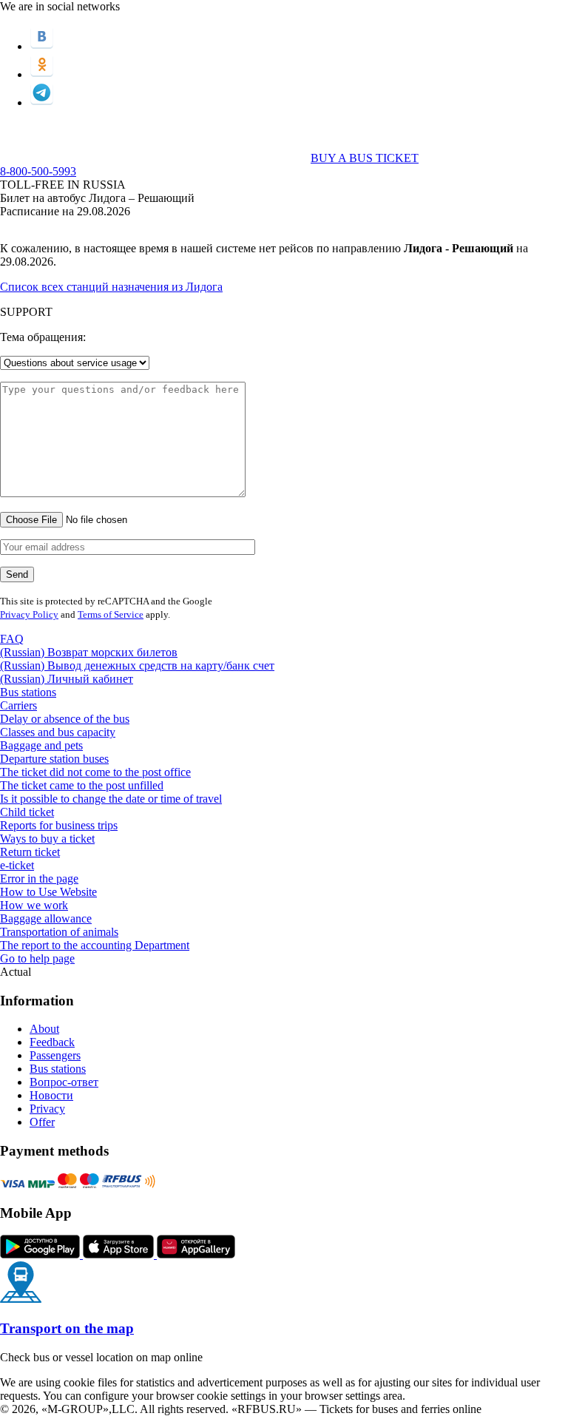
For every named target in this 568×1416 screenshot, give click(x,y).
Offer (42, 1122)
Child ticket (27, 812)
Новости (51, 1095)
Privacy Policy (29, 614)
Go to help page (37, 958)
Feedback (52, 1042)
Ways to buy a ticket (47, 838)
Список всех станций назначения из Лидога (111, 286)
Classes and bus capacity (57, 732)
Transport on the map (67, 1328)
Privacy (47, 1108)
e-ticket (17, 865)
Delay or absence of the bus (64, 718)
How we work (34, 905)
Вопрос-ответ (64, 1082)
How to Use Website (48, 892)
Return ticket (30, 852)
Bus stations (28, 692)
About (44, 1028)
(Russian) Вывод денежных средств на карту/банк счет (137, 665)
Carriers (18, 705)
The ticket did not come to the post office (95, 772)
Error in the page (39, 878)
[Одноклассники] (42, 74)
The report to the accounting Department (94, 945)
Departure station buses (54, 758)
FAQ (12, 639)
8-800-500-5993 (38, 171)
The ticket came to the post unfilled (81, 785)
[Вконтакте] (42, 46)
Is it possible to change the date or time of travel (111, 798)
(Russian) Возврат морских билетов (89, 652)
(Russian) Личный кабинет (66, 678)
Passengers (55, 1055)
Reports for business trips (59, 825)
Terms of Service (110, 614)
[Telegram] (42, 102)
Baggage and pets (41, 745)
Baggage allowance (46, 918)
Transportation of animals (59, 932)
